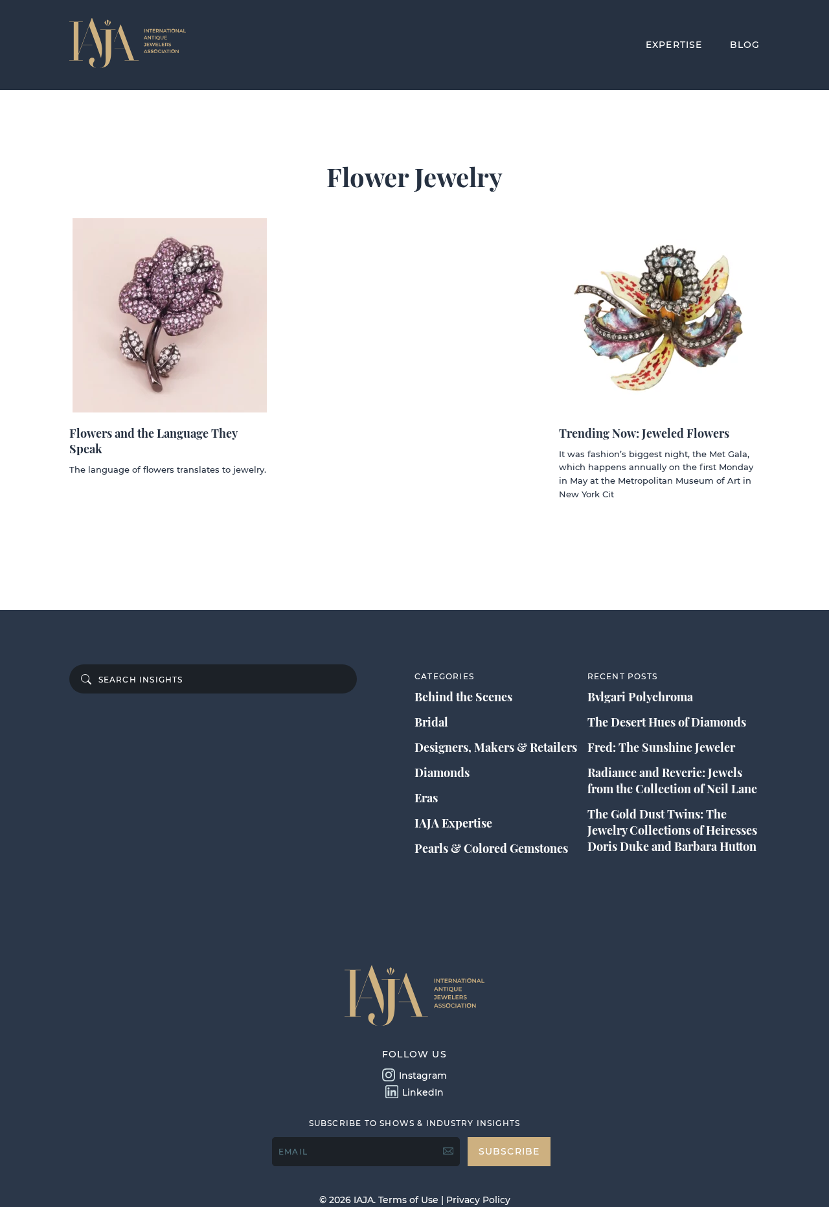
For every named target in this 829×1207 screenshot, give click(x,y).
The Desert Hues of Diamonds (666, 722)
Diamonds (442, 772)
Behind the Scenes (463, 697)
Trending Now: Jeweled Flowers (644, 433)
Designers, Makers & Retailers (495, 747)
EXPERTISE (674, 45)
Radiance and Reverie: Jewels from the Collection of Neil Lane (672, 780)
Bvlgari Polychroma (640, 697)
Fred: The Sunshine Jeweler (661, 747)
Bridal (431, 722)
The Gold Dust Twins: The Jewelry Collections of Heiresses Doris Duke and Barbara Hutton (672, 830)
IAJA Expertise (453, 823)
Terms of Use (408, 1200)
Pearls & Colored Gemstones (491, 848)
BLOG (745, 45)
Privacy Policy (478, 1200)
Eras (426, 798)
